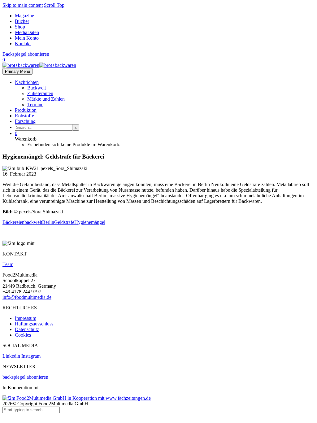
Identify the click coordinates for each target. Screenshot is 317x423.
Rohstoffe (24, 115)
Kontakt (23, 43)
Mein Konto (27, 38)
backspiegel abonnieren (25, 377)
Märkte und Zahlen (46, 99)
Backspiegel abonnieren (25, 54)
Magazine (24, 15)
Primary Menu (17, 71)
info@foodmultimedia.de (26, 297)
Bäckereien (13, 222)
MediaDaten (27, 32)
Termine (35, 104)
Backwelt (36, 87)
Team (7, 264)
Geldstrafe (64, 222)
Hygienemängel (89, 222)
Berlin (48, 222)
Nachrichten (27, 82)
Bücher (22, 21)
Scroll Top (54, 5)
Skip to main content (22, 5)
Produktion (26, 110)
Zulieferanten (40, 93)
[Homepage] (39, 65)
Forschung (25, 121)
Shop (20, 26)
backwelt (33, 222)
